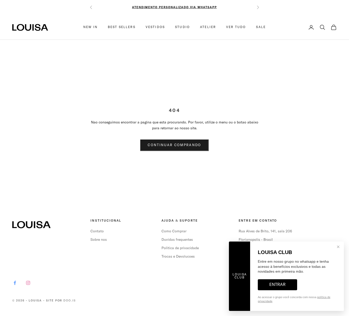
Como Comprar (174, 231)
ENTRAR (277, 285)
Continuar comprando (174, 145)
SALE (261, 27)
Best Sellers (121, 27)
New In (90, 27)
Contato (97, 231)
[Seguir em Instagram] (28, 282)
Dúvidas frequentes (177, 240)
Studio (182, 27)
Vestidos (155, 27)
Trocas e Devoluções (178, 256)
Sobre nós (98, 240)
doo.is (69, 300)
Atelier (208, 27)
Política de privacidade (180, 248)
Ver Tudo (236, 27)
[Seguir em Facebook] (14, 282)
